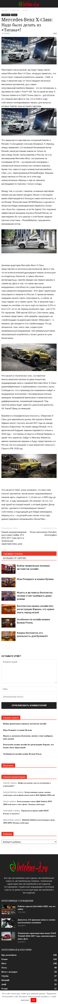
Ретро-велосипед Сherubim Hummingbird (43, 533)
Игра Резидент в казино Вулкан (35, 579)
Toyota (4, 976)
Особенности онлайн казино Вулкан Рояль (22, 754)
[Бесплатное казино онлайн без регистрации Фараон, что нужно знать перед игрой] (8, 609)
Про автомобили (8, 955)
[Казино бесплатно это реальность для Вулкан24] (8, 636)
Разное (14, 15)
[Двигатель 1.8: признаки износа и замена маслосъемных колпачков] (8, 923)
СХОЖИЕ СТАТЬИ (13, 553)
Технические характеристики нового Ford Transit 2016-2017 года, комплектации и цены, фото (37, 936)
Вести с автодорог (9, 972)
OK (33, 1000)
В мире (4, 988)
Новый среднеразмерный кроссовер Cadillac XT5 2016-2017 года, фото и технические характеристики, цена (13, 538)
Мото (3, 963)
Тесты (4, 967)
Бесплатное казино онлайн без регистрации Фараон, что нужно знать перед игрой (35, 609)
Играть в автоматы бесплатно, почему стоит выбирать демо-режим (35, 595)
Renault (5, 980)
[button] (54, 4)
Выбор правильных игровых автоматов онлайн (24, 724)
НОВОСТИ (6, 15)
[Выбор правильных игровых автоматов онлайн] (8, 569)
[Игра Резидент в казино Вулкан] (8, 582)
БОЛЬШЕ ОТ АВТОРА (14, 558)
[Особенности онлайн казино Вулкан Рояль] (8, 623)
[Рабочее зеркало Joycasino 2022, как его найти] (8, 910)
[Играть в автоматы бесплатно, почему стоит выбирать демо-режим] (8, 596)
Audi (3, 984)
